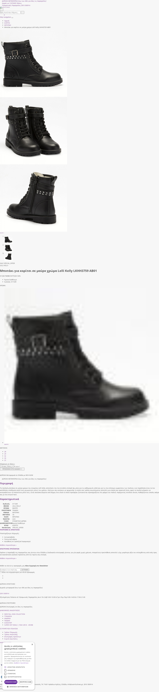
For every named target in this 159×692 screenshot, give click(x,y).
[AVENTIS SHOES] (79, 7)
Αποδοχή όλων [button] (11, 682)
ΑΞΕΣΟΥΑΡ (8, 623)
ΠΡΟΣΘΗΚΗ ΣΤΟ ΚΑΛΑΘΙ (11, 469)
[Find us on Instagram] (5, 578)
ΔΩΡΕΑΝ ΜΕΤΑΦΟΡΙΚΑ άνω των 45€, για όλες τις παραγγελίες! (24, 1)
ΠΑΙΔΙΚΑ (7, 621)
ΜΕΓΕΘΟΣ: (4, 448)
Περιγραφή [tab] (6, 483)
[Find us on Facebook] (5, 576)
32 (5, 456)
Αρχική (6, 21)
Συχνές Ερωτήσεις (11, 639)
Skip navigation (5, 17)
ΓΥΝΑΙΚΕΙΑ (8, 616)
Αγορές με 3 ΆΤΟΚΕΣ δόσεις (12, 3)
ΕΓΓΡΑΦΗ (25, 570)
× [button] (32, 644)
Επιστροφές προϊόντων (12, 637)
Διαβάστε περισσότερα (21, 663)
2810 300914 (4, 593)
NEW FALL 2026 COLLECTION (14, 614)
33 (5, 458)
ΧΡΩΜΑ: (3, 285)
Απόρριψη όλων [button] (25, 682)
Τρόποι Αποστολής (11, 634)
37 (5, 460)
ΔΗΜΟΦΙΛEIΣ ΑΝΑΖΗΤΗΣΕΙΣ (10, 610)
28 (5, 452)
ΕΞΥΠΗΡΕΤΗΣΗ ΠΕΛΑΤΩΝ (9, 629)
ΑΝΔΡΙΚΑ (7, 618)
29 (5, 454)
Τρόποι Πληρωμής (10, 632)
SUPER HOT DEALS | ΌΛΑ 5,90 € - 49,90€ (18, 625)
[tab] (10, 530)
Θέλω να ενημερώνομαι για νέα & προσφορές (18, 572)
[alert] (18, 666)
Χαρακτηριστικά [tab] (9, 499)
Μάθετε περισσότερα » (8, 545)
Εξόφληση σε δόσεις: (7, 464)
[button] (1, 691)
